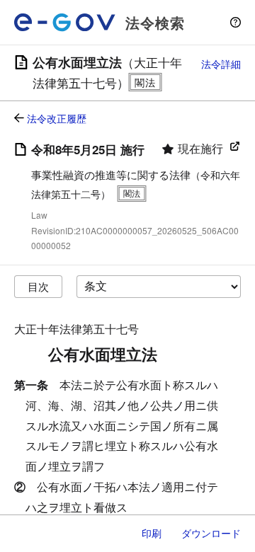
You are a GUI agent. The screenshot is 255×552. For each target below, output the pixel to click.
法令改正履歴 (56, 118)
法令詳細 (221, 64)
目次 (38, 286)
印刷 (152, 533)
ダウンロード (211, 533)
